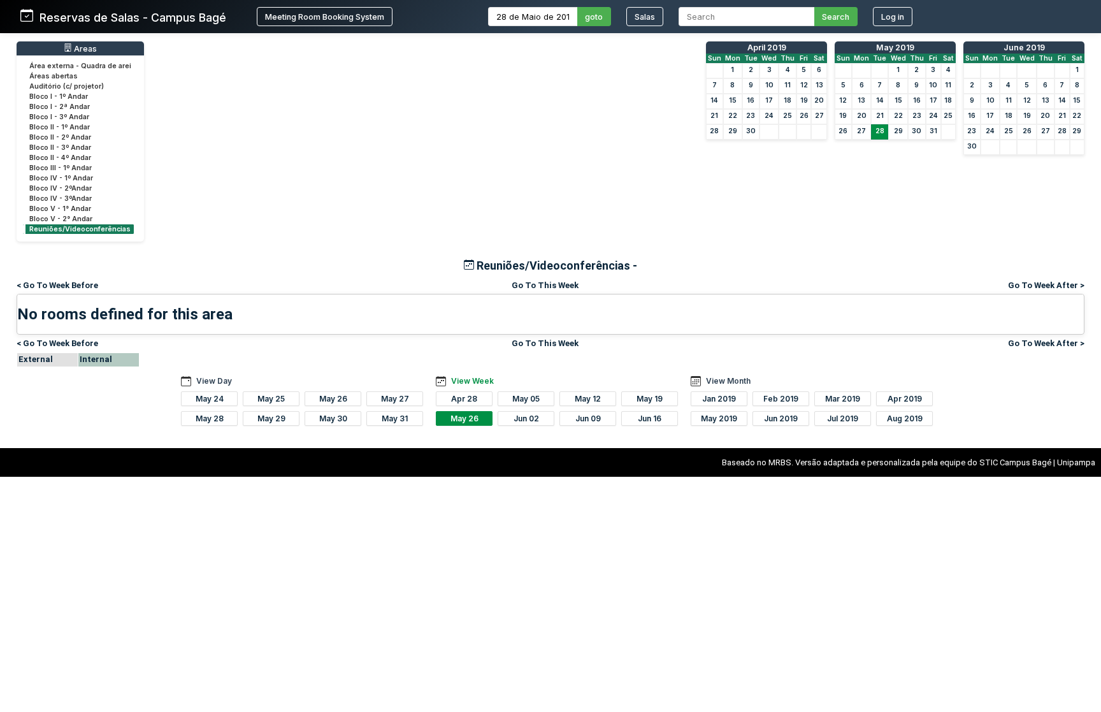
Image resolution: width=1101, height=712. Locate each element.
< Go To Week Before (57, 285)
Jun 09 (588, 418)
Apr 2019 (905, 398)
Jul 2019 (842, 418)
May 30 (333, 418)
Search (835, 17)
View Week (472, 381)
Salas (645, 17)
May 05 (526, 398)
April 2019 (766, 47)
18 (787, 100)
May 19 (650, 398)
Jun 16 (649, 418)
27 (819, 116)
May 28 (210, 418)
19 (804, 100)
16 (750, 100)
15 (733, 100)
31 (933, 131)
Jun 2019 (781, 418)
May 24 (210, 398)
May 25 (271, 398)
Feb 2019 (780, 398)
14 (714, 100)
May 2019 (895, 47)
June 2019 (1024, 47)
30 (751, 131)
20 (819, 100)
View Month (728, 381)
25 (787, 116)
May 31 (395, 418)
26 (804, 116)
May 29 (271, 418)
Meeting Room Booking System (324, 17)
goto (594, 17)
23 (750, 116)
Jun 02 (526, 418)
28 (714, 131)
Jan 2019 (719, 398)
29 (732, 131)
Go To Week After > (1046, 285)
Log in (892, 17)
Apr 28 (464, 398)
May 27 (395, 398)
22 (732, 116)
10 (769, 85)
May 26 (333, 398)
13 (819, 85)
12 (804, 85)
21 (714, 116)
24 (769, 116)
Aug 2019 (905, 418)
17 (769, 100)
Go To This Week (545, 285)
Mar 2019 (842, 398)
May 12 (588, 398)
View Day (214, 381)
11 (787, 85)
